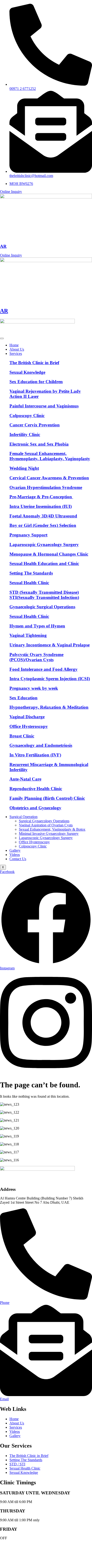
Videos (14, 855)
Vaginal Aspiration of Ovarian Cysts (46, 825)
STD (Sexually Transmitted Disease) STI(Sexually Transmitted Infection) (44, 595)
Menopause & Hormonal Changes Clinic (48, 554)
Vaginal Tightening (28, 635)
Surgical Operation (23, 817)
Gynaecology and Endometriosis (40, 745)
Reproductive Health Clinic (35, 788)
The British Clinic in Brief (34, 362)
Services (15, 354)
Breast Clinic (21, 735)
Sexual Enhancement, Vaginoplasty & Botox (52, 829)
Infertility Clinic (24, 434)
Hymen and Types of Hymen (37, 625)
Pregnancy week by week (33, 688)
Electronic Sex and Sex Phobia (39, 444)
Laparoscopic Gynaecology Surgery (44, 544)
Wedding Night (24, 468)
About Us (16, 349)
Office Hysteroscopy (28, 726)
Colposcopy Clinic (27, 415)
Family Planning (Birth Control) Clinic (47, 798)
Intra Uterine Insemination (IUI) (40, 506)
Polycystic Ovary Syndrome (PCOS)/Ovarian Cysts (36, 657)
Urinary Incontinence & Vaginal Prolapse (49, 644)
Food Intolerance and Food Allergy (43, 669)
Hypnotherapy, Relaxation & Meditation (48, 707)
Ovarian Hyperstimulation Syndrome (45, 487)
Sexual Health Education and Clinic (44, 563)
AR (3, 246)
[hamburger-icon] (2, 338)
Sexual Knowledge (27, 372)
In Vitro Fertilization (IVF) (35, 754)
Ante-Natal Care (25, 779)
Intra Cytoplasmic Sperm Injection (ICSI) (49, 678)
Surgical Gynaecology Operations (44, 821)
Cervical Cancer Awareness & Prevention (49, 477)
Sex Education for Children (36, 381)
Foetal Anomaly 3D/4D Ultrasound (43, 515)
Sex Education (23, 697)
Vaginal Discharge (27, 716)
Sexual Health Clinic (29, 582)
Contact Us (17, 859)
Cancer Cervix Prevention (34, 424)
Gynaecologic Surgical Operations (42, 606)
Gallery (15, 850)
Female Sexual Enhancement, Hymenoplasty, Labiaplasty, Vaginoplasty (49, 456)
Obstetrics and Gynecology (35, 807)
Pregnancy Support (28, 534)
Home (14, 345)
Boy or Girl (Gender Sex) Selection (42, 525)
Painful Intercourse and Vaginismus (44, 405)
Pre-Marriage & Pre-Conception (41, 496)
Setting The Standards (31, 573)
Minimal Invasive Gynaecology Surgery (49, 834)
